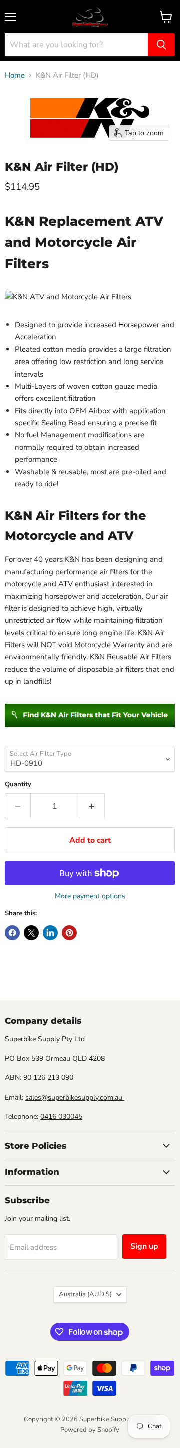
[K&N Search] (90, 733)
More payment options (90, 896)
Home (15, 75)
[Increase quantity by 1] (92, 806)
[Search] (161, 44)
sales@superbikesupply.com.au (75, 1097)
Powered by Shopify (90, 1429)
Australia (85, 1294)
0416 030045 (61, 1116)
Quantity (18, 784)
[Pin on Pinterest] (69, 932)
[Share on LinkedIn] (50, 932)
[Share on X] (31, 932)
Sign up (144, 1246)
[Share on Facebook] (12, 932)
